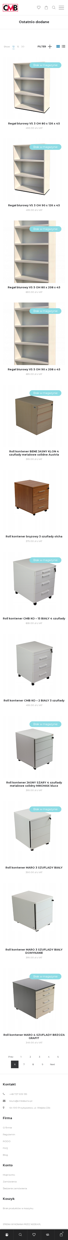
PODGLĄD (34, 86)
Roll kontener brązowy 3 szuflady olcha (34, 536)
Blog (5, 1154)
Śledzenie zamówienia (15, 1188)
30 (22, 46)
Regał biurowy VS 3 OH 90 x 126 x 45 (34, 205)
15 (18, 46)
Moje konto (9, 1174)
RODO (7, 1141)
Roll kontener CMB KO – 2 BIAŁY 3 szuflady (34, 700)
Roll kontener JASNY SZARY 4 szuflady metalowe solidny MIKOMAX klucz (34, 784)
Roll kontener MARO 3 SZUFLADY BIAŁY (34, 867)
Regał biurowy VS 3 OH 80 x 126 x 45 (34, 123)
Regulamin (9, 1134)
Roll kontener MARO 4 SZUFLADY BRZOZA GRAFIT (34, 1036)
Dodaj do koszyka (34, 541)
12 (13, 46)
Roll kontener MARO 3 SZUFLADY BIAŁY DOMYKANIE (34, 951)
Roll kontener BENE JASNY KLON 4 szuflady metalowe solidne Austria (34, 453)
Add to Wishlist (59, 62)
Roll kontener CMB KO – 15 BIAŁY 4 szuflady (34, 618)
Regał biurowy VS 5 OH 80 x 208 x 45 (34, 287)
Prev (10, 1056)
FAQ (5, 1148)
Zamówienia (10, 1181)
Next (52, 1064)
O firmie (7, 1127)
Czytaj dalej (34, 100)
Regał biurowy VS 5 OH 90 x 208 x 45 (34, 369)
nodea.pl (36, 1224)
